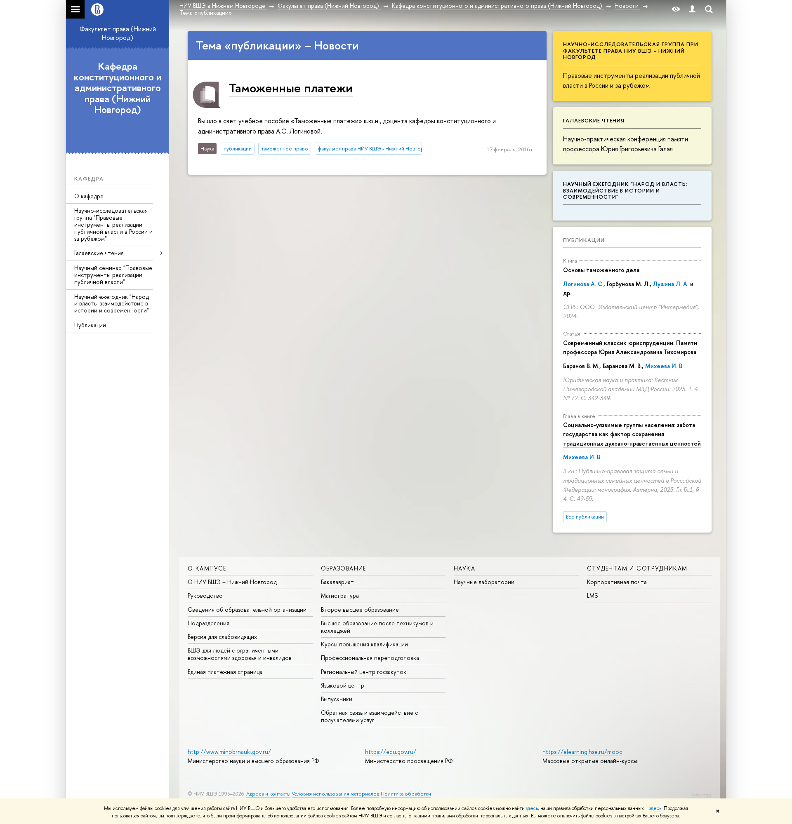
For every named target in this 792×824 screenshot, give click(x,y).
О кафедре (89, 196)
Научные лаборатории (484, 582)
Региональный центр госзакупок (363, 672)
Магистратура (340, 595)
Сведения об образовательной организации (247, 609)
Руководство (205, 595)
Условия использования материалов (336, 793)
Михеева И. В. (664, 366)
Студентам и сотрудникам (637, 568)
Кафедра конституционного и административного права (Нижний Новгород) (117, 87)
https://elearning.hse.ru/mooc (582, 752)
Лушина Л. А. (670, 284)
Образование (343, 568)
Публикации (90, 325)
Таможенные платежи (291, 87)
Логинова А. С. (583, 284)
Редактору (701, 795)
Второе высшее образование (360, 609)
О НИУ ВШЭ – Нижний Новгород (232, 582)
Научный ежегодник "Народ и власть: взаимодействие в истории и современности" (111, 304)
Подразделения (208, 623)
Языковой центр (342, 685)
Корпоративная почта (617, 582)
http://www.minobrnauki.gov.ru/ (229, 752)
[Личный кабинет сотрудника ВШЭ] (692, 9)
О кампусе (207, 568)
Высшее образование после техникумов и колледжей (377, 626)
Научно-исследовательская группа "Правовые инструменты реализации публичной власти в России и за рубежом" (113, 224)
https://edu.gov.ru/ (390, 752)
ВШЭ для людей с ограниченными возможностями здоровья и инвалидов (240, 654)
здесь (532, 808)
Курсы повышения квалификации (364, 644)
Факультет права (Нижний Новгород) (118, 33)
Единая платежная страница (225, 672)
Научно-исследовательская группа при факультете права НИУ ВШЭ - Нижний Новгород (630, 50)
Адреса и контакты (268, 793)
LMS (592, 595)
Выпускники (336, 699)
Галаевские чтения (99, 253)
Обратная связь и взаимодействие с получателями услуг (369, 716)
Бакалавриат (337, 582)
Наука (464, 568)
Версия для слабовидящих (222, 637)
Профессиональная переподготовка (370, 658)
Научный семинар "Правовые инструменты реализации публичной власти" (113, 275)
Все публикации (585, 516)
